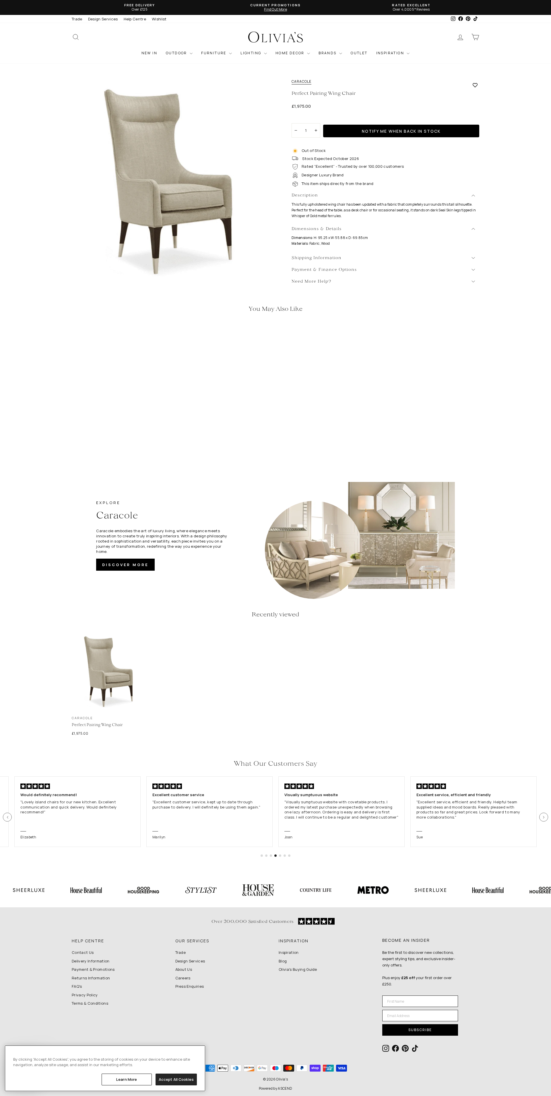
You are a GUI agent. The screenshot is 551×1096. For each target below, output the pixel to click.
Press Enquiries (189, 986)
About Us (183, 969)
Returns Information (91, 978)
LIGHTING (251, 53)
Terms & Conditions (90, 1003)
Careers (183, 978)
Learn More (126, 1079)
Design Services (103, 19)
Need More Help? (311, 281)
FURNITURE (214, 53)
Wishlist (159, 19)
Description (305, 195)
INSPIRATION (391, 53)
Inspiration (289, 952)
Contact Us (83, 952)
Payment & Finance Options (324, 270)
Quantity (303, 118)
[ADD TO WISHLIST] (475, 85)
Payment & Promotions (93, 969)
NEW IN (149, 53)
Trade (77, 19)
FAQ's (77, 986)
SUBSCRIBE (420, 1029)
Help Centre (135, 19)
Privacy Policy (85, 994)
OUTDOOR (177, 53)
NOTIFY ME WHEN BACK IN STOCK (401, 131)
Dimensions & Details (317, 229)
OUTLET (359, 53)
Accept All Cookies (176, 1079)
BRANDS (328, 53)
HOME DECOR (291, 53)
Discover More (125, 564)
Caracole (301, 81)
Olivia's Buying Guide (298, 969)
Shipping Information (317, 258)
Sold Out (120, 418)
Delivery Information (91, 961)
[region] (105, 1068)
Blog (283, 961)
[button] (7, 817)
